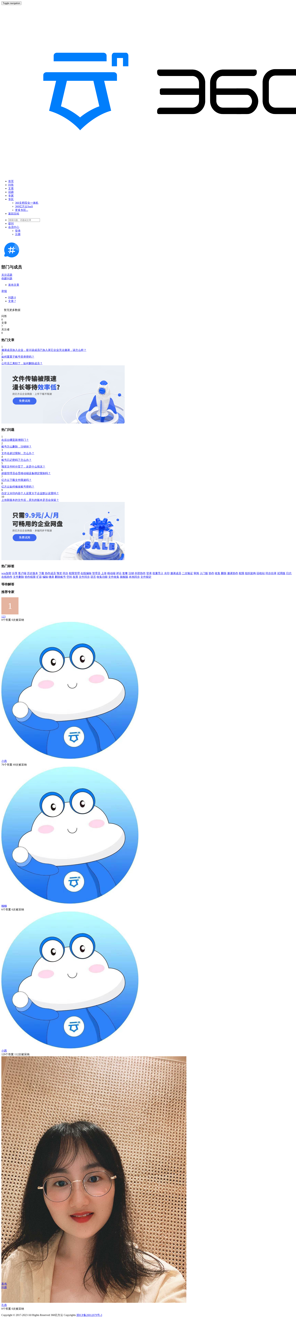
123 (3, 616)
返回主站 (13, 213)
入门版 (204, 573)
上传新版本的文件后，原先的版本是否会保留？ (30, 500)
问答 (11, 184)
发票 (75, 576)
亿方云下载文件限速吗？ (16, 479)
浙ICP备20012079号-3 (89, 1315)
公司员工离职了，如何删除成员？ (21, 363)
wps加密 (6, 573)
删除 (223, 573)
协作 (211, 573)
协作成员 (50, 573)
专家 (11, 195)
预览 (59, 573)
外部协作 (140, 573)
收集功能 (102, 576)
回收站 (261, 573)
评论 (119, 573)
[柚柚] (69, 902)
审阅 (196, 573)
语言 (93, 576)
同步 (65, 573)
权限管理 (74, 573)
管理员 (96, 573)
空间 (69, 576)
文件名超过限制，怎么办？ (17, 453)
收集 (217, 573)
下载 (41, 573)
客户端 (22, 573)
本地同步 (134, 576)
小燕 (4, 761)
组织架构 (250, 573)
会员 (13, 227)
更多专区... (21, 210)
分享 (14, 573)
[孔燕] (93, 1301)
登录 (18, 230)
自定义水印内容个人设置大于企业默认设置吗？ (30, 493)
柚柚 (4, 905)
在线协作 (6, 576)
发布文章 (13, 284)
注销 (131, 573)
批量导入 (157, 573)
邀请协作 (232, 573)
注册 (18, 234)
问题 (12, 297)
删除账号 (60, 576)
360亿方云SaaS (24, 206)
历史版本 (32, 573)
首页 (11, 181)
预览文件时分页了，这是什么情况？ (23, 466)
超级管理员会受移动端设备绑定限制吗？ (26, 473)
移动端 (111, 573)
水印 (167, 573)
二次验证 (187, 573)
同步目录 (271, 573)
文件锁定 (145, 576)
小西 (4, 1050)
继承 (51, 576)
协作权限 (30, 576)
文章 (11, 188)
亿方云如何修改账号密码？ (17, 486)
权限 (241, 573)
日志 (289, 573)
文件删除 (18, 576)
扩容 (39, 576)
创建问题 (6, 278)
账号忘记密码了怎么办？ (16, 459)
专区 (11, 199)
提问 (11, 223)
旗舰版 (124, 576)
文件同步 (84, 576)
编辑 (45, 576)
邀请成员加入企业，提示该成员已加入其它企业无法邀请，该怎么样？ (43, 350)
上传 (104, 573)
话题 (11, 192)
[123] (9, 613)
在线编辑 (86, 573)
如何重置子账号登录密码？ (17, 356)
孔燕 (4, 1305)
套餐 (125, 573)
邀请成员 (175, 573)
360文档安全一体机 (26, 202)
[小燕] (69, 757)
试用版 (281, 573)
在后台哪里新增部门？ (15, 439)
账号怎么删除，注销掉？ (16, 446)
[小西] (69, 1047)
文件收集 (113, 576)
